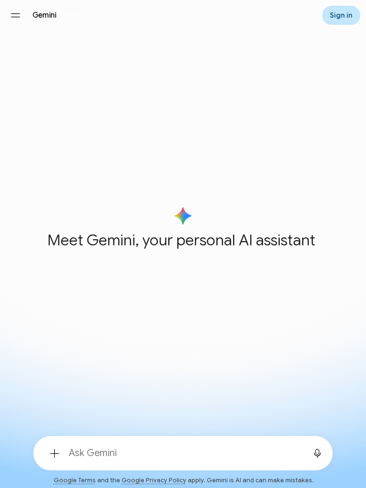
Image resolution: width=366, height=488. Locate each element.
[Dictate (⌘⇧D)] (317, 453)
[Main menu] (15, 15)
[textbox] (182, 453)
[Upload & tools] (54, 453)
